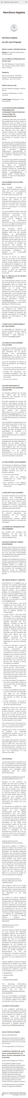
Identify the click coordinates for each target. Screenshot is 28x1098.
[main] (14, 12)
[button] (2, 2)
